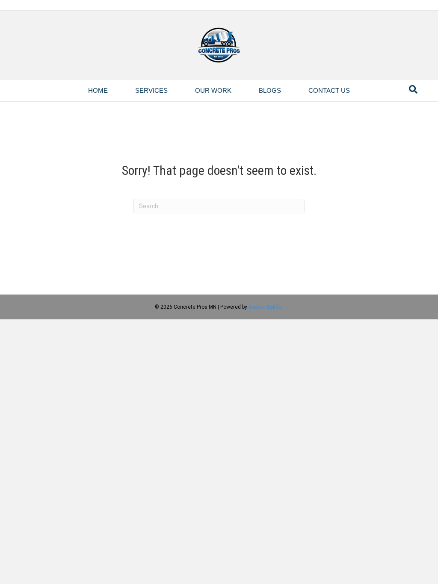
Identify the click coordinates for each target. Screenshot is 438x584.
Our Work (213, 90)
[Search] (413, 89)
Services (151, 90)
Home (98, 90)
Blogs (270, 90)
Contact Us (329, 90)
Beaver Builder (266, 307)
